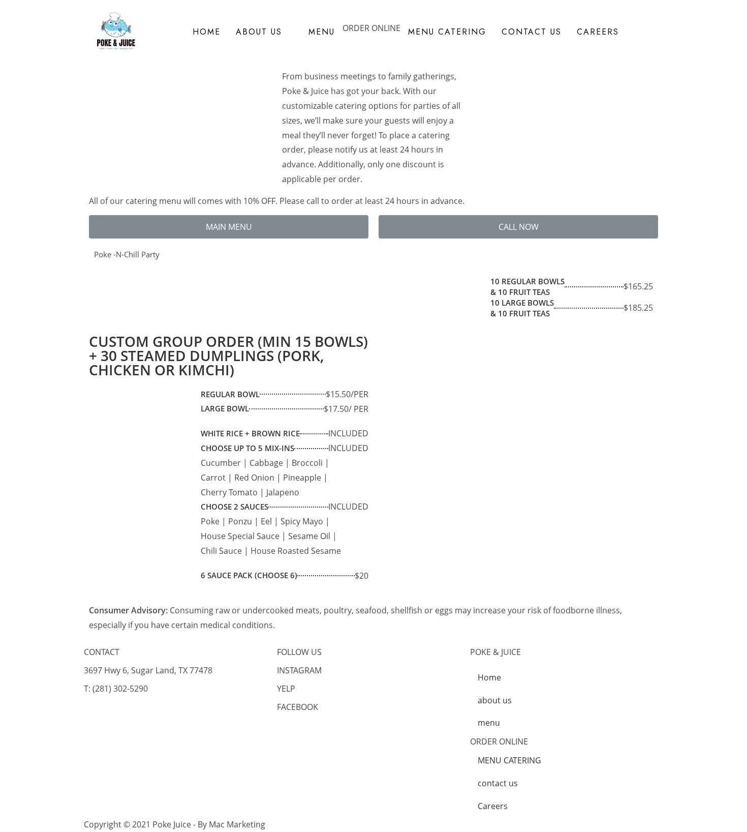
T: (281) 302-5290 (116, 688)
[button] (228, 227)
